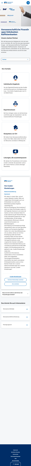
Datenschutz (15, 454)
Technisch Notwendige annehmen (15, 279)
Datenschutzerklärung (10, 191)
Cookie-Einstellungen (15, 276)
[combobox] (15, 59)
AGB (15, 458)
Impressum (15, 450)
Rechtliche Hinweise (15, 452)
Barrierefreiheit (15, 460)
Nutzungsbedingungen (15, 456)
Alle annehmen (15, 284)
